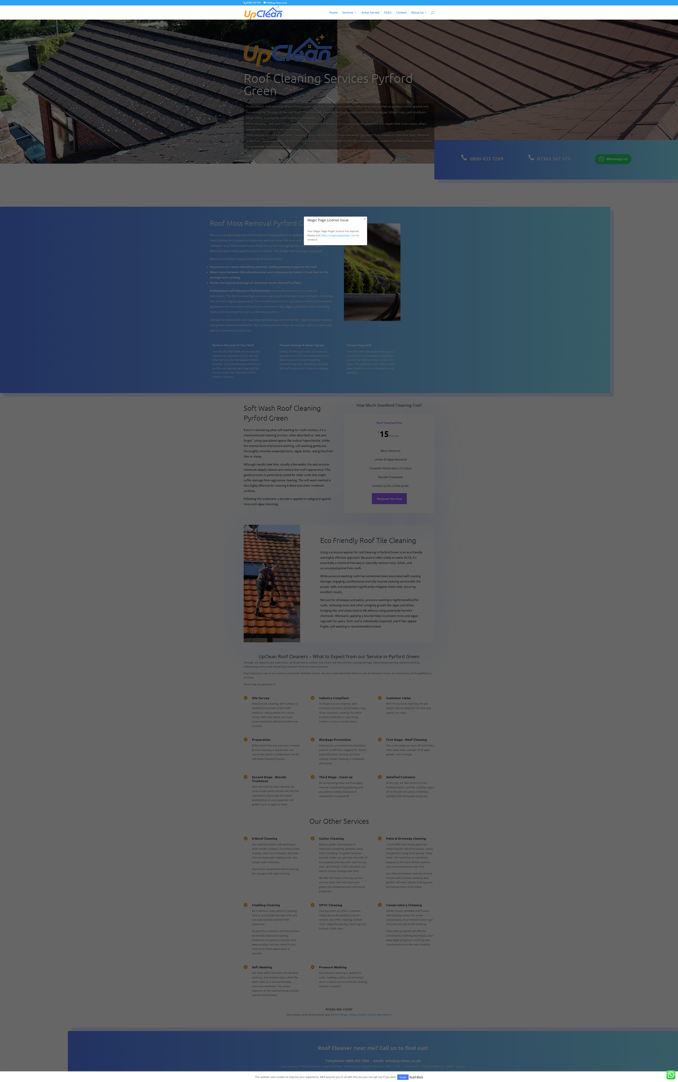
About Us (417, 12)
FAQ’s (388, 12)
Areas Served (370, 12)
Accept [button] (402, 1077)
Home (333, 12)
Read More (416, 1077)
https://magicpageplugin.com (338, 235)
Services (347, 12)
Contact (401, 12)
